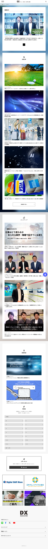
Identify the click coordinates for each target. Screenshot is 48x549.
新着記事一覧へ (24, 204)
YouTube (14, 523)
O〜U (7, 444)
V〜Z (27, 444)
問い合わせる (24, 467)
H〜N (27, 440)
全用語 (7, 416)
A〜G (7, 440)
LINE (2, 523)
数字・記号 (8, 447)
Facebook (6, 523)
